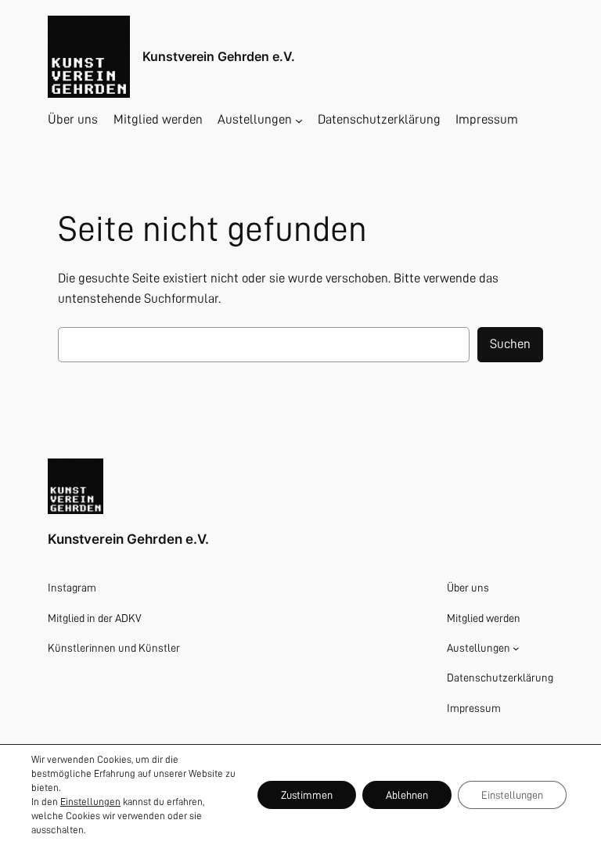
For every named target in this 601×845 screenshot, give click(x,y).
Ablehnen (407, 794)
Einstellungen (90, 801)
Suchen (510, 344)
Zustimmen (307, 794)
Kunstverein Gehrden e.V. (218, 56)
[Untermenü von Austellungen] (299, 120)
